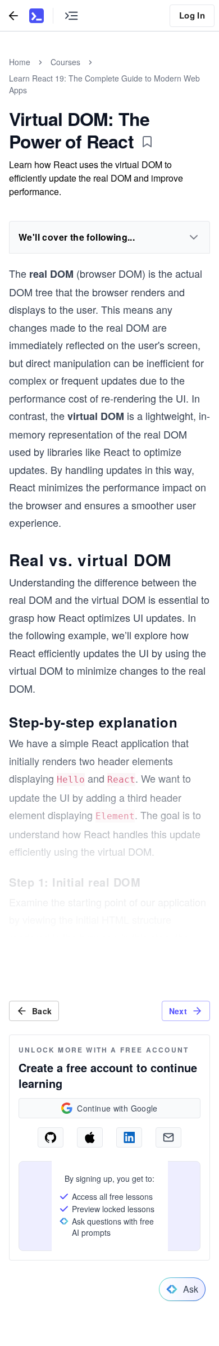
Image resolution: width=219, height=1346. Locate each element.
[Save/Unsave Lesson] (147, 142)
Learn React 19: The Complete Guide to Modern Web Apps (104, 84)
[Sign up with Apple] (90, 1137)
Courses (65, 61)
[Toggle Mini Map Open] (71, 15)
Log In (192, 15)
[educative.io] (36, 15)
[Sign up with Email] (168, 1137)
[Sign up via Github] (50, 1137)
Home (19, 61)
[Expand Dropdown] (193, 237)
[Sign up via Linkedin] (129, 1137)
